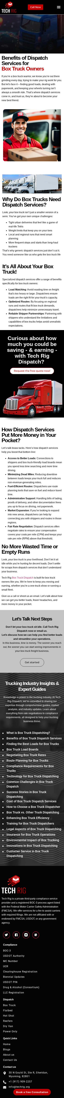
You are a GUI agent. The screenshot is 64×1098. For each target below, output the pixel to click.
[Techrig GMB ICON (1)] (36, 935)
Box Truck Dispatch (22, 577)
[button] (59, 7)
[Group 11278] (26, 935)
